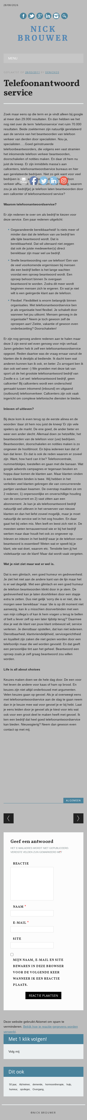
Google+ (39, 16)
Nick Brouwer (43, 33)
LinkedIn (48, 16)
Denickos (52, 72)
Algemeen (73, 800)
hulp (68, 1084)
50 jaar (12, 1084)
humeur (13, 1089)
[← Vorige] (9, 818)
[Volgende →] (78, 818)
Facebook (23, 16)
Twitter (31, 16)
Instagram (56, 16)
